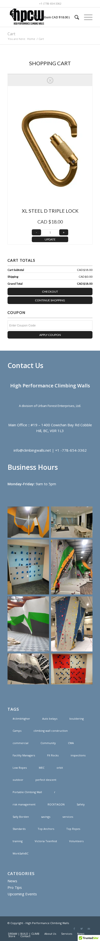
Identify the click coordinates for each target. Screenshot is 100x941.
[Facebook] (74, 928)
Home (31, 39)
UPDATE (50, 239)
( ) (54, 17)
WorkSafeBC (20, 853)
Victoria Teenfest (46, 841)
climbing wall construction (50, 730)
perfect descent (45, 780)
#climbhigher (21, 718)
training (18, 841)
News (12, 880)
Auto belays (49, 718)
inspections (78, 755)
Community (48, 743)
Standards (19, 829)
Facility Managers (24, 755)
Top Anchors (46, 829)
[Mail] (88, 928)
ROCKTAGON (56, 804)
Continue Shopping (50, 300)
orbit (60, 767)
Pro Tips (15, 887)
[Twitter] (81, 928)
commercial (20, 743)
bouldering (76, 718)
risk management (24, 804)
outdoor (18, 780)
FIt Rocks (52, 755)
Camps (17, 730)
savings (45, 816)
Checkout (50, 291)
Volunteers (76, 841)
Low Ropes (20, 767)
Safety (81, 804)
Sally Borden (21, 816)
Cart (11, 33)
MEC (41, 767)
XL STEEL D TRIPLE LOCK (50, 211)
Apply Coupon (50, 335)
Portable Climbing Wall (27, 792)
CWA (71, 743)
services (67, 816)
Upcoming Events (22, 893)
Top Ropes (73, 829)
